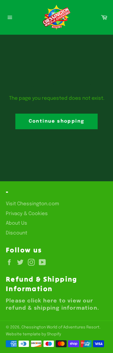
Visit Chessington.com (32, 204)
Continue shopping (57, 121)
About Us (16, 223)
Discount (16, 233)
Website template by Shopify (33, 334)
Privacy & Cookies (27, 213)
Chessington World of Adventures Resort (60, 327)
